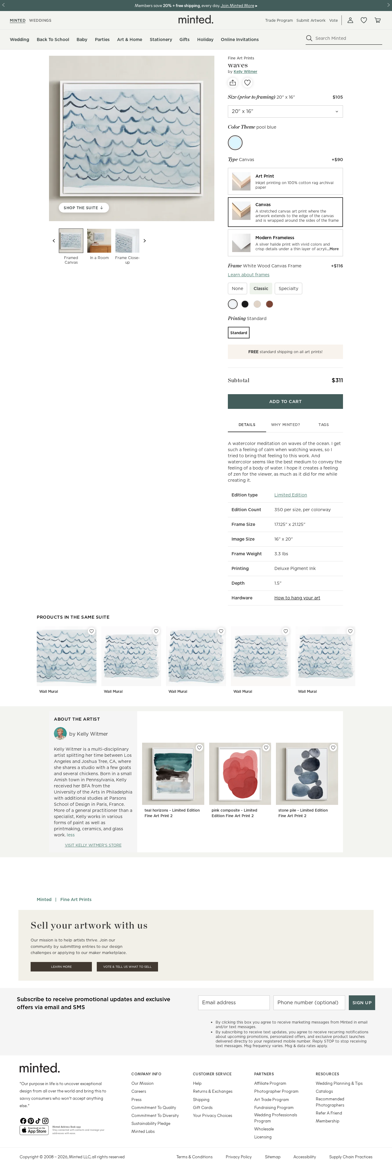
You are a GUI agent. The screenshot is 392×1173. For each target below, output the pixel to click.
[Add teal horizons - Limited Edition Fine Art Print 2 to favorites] (199, 747)
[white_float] (233, 304)
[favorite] (247, 83)
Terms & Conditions (194, 1157)
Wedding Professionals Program (275, 1118)
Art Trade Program (271, 1099)
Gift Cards (203, 1107)
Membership (327, 1121)
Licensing (263, 1137)
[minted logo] (196, 19)
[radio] (285, 181)
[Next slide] (144, 241)
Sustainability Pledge (150, 1123)
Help (197, 1083)
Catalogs (324, 1091)
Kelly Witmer (245, 71)
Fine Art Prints (241, 58)
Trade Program (279, 20)
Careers (138, 1091)
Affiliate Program (270, 1083)
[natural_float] (257, 304)
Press (136, 1099)
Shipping (201, 1099)
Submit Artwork (311, 20)
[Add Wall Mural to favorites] (91, 631)
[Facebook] (23, 1120)
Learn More (61, 966)
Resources (327, 1073)
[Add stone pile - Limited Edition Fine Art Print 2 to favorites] (333, 747)
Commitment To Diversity (155, 1115)
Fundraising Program (274, 1107)
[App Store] (34, 1132)
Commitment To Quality (153, 1107)
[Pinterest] (30, 1120)
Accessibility (304, 1157)
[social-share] (233, 83)
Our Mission (142, 1083)
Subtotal (238, 380)
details (247, 424)
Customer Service (212, 1073)
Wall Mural (48, 691)
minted (17, 20)
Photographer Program (276, 1091)
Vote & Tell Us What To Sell (127, 966)
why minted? (285, 424)
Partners (264, 1073)
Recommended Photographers (330, 1102)
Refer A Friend (329, 1113)
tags (323, 424)
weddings (40, 20)
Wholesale (264, 1129)
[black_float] (245, 304)
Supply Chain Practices (350, 1157)
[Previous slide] (54, 241)
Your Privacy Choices (212, 1115)
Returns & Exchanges (212, 1091)
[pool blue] (235, 142)
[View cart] (377, 20)
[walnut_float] (269, 304)
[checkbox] (237, 288)
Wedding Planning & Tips (339, 1083)
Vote (333, 20)
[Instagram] (45, 1120)
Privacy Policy (239, 1157)
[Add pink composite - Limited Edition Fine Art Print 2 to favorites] (266, 747)
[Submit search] (309, 38)
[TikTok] (38, 1120)
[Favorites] (364, 20)
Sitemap (273, 1157)
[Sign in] (350, 20)
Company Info (146, 1073)
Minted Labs (143, 1131)
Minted (44, 899)
